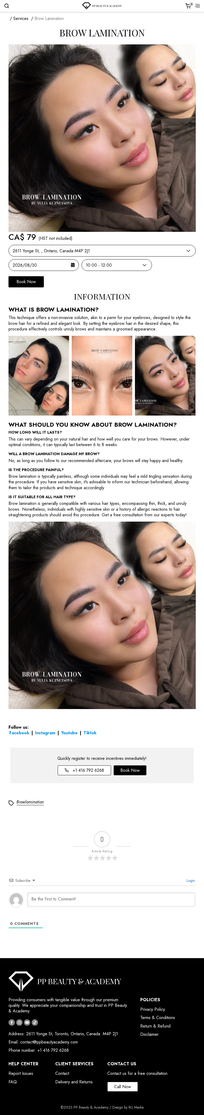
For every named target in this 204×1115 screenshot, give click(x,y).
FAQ (12, 1082)
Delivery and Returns (74, 1082)
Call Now (122, 1087)
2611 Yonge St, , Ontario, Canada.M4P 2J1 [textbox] (51, 251)
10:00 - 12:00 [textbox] (99, 265)
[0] (188, 6)
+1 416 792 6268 (87, 770)
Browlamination (30, 802)
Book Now (26, 282)
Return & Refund (155, 1026)
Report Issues (20, 1073)
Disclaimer (149, 1034)
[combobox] (102, 251)
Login (190, 880)
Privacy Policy (152, 1009)
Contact (62, 1073)
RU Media (136, 1107)
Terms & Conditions (157, 1017)
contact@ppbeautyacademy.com (49, 1042)
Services (20, 18)
